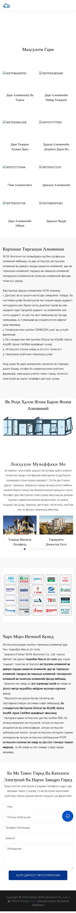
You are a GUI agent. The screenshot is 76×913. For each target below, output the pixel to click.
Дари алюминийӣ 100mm (19, 223)
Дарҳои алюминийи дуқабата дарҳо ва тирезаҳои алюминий (56, 147)
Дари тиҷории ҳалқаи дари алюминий (20, 147)
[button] (22, 549)
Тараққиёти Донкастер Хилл (56, 542)
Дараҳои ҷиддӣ (56, 221)
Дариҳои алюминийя (56, 185)
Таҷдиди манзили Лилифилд (19, 542)
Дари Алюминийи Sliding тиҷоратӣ (56, 97)
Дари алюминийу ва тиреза (19, 97)
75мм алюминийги (19, 185)
